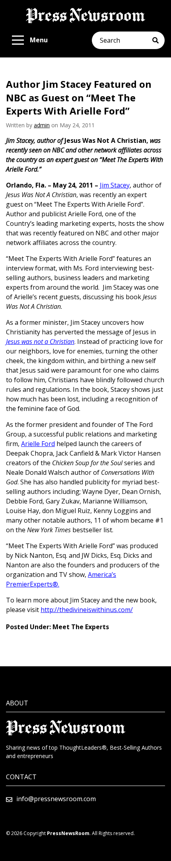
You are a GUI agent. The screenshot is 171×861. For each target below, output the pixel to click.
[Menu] (18, 40)
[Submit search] (158, 40)
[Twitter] (8, 811)
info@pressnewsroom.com (56, 798)
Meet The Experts (80, 626)
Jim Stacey (115, 185)
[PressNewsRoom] (85, 15)
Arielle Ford (38, 443)
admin (42, 125)
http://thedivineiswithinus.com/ (87, 609)
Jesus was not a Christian (40, 341)
